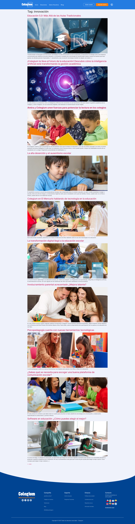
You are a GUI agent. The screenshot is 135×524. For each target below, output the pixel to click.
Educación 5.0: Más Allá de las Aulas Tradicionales (54, 15)
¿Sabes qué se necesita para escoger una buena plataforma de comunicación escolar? (60, 373)
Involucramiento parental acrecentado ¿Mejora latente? (56, 284)
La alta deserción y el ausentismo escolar (49, 153)
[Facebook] (28, 500)
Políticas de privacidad (89, 496)
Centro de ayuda (68, 496)
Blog (62, 5)
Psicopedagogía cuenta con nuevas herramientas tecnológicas (60, 330)
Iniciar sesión (89, 4)
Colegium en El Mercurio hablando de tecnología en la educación (61, 198)
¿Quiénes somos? (48, 496)
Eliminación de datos (89, 506)
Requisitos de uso (89, 503)
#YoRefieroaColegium (48, 510)
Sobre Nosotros (54, 5)
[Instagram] (25, 500)
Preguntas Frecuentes (69, 499)
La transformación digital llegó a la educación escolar (55, 240)
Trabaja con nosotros (48, 499)
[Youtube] (23, 500)
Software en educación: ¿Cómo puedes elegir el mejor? (56, 418)
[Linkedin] (31, 500)
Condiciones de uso (89, 499)
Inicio (36, 5)
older (29, 464)
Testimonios (46, 503)
